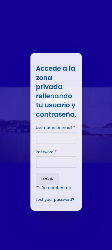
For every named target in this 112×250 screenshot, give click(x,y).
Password (46, 152)
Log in (47, 178)
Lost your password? (55, 199)
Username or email (55, 128)
